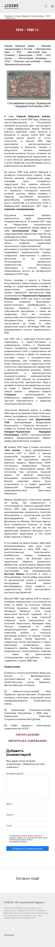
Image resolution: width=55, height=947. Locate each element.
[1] (49, 187)
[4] (38, 487)
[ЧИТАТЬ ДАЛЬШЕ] (27, 734)
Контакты (9, 935)
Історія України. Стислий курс (29, 16)
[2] (37, 348)
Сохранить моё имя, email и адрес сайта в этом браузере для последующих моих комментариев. (28, 838)
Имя (9, 803)
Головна (8, 16)
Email (10, 814)
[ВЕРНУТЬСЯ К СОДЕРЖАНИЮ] (28, 740)
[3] (49, 478)
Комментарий (15, 773)
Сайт (9, 825)
